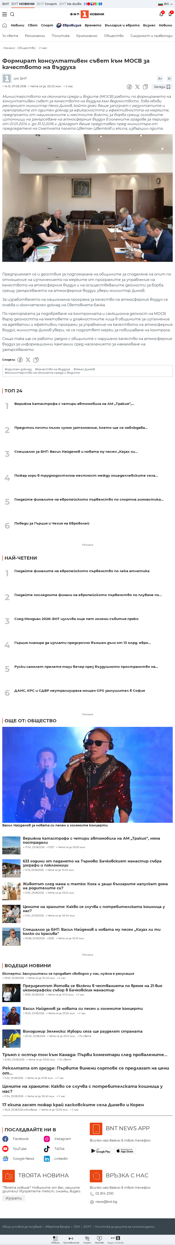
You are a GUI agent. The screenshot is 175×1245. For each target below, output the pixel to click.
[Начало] (5, 25)
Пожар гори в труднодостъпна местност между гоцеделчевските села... (86, 475)
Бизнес (149, 25)
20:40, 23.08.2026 (35, 1036)
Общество (114, 36)
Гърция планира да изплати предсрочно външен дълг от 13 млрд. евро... (82, 643)
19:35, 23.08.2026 (34, 994)
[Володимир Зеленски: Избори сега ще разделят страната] (11, 1038)
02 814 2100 (104, 1193)
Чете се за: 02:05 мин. (54, 1110)
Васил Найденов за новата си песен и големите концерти (55, 825)
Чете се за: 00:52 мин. (41, 1059)
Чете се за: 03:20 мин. (61, 1013)
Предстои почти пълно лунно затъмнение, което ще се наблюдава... (81, 427)
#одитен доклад (18, 369)
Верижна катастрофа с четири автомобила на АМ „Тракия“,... (74, 403)
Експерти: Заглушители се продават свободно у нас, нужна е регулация (68, 974)
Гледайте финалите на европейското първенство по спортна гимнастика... (89, 499)
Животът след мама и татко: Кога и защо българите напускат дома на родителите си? (95, 886)
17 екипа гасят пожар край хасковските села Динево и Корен (73, 1104)
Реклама (87, 544)
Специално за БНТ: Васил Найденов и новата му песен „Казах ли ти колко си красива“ (92, 932)
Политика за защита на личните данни (124, 1226)
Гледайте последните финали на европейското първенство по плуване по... (88, 595)
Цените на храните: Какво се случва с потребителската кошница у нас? (94, 909)
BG (167, 4)
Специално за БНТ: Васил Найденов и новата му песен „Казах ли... (76, 451)
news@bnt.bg (106, 1202)
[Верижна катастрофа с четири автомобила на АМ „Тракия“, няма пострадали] (11, 845)
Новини (17, 25)
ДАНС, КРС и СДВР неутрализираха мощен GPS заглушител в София (79, 690)
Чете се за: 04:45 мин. (41, 978)
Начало (9, 48)
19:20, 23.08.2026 (34, 1013)
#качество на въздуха (52, 369)
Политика (60, 36)
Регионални (35, 36)
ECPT (87, 1226)
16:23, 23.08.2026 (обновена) (21, 1110)
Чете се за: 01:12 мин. (61, 994)
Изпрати (14, 1198)
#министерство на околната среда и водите (42, 372)
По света (85, 1036)
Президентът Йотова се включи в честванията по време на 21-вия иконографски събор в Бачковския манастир (92, 988)
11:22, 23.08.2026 (14, 1078)
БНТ (5, 4)
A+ (160, 79)
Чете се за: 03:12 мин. (62, 1036)
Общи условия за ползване (21, 1226)
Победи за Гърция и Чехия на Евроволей (51, 523)
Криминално (86, 36)
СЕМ (76, 1226)
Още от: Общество (31, 720)
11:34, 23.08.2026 (14, 1096)
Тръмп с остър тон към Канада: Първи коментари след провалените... (84, 1054)
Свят (33, 25)
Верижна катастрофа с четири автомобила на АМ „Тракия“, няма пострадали (91, 840)
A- (169, 79)
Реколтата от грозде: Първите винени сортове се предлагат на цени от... (85, 1071)
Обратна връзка (57, 1226)
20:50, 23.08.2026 (14, 1059)
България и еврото (122, 25)
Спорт (47, 25)
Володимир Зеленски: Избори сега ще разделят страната (83, 1031)
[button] (115, 1240)
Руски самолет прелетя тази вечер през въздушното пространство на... (86, 666)
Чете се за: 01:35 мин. (40, 1078)
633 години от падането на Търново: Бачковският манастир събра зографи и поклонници (92, 863)
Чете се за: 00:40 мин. (41, 1096)
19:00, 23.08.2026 (14, 978)
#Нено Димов (84, 369)
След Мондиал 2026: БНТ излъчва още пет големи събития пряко (76, 619)
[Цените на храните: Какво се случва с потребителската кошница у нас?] (11, 914)
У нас (43, 48)
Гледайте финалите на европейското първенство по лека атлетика (81, 571)
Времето (93, 25)
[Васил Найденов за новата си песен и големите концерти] (87, 775)
